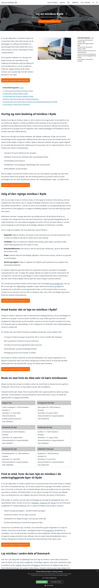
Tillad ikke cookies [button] (56, 582)
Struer (53, 503)
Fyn (68, 2)
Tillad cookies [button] (42, 582)
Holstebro (35, 503)
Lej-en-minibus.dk (9, 2)
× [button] (97, 571)
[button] (49, 585)
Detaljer (66, 575)
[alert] (49, 578)
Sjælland (75, 2)
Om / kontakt (85, 2)
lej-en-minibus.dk (56, 283)
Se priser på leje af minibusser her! (49, 21)
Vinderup (43, 503)
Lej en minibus (52, 2)
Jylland (62, 2)
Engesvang (49, 530)
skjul (21, 88)
